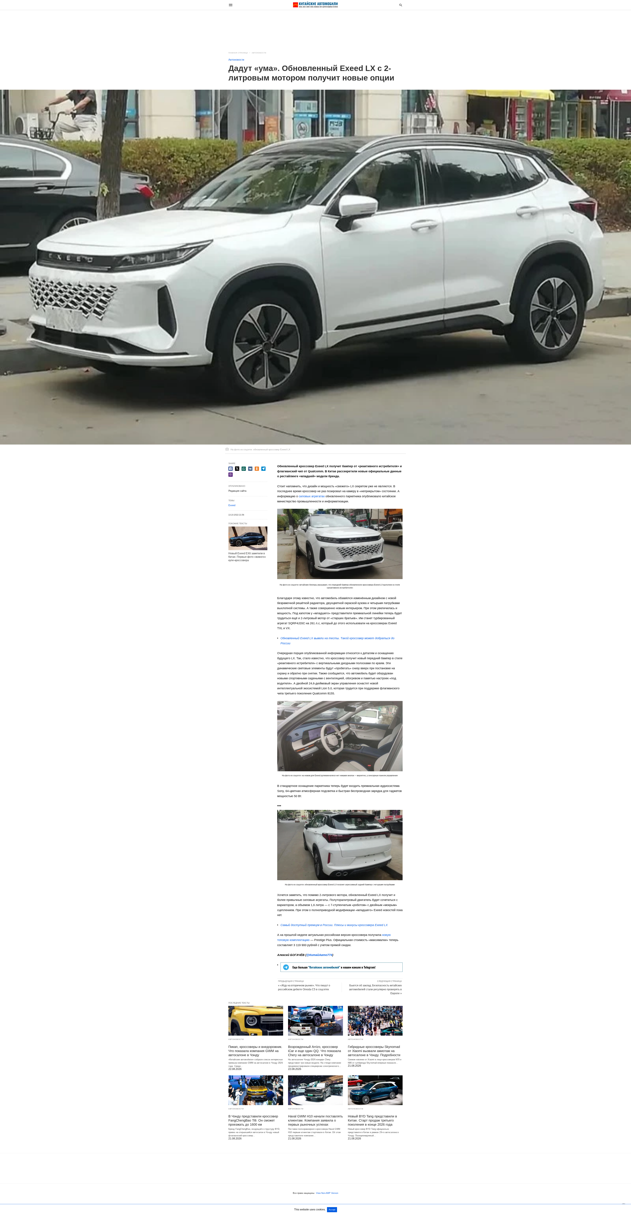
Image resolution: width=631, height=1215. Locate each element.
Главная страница (238, 53)
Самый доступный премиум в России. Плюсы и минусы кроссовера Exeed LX (334, 925)
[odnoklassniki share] (257, 469)
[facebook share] (230, 469)
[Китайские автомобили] (315, 5)
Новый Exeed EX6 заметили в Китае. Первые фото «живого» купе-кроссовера (247, 557)
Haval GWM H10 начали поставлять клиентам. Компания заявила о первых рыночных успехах (315, 1120)
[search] (401, 5)
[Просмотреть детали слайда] (341, 971)
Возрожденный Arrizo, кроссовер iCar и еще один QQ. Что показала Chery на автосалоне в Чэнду (314, 1051)
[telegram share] (263, 469)
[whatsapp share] (244, 469)
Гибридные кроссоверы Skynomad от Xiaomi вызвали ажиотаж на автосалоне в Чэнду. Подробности (374, 1051)
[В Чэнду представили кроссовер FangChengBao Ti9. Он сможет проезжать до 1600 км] (255, 1090)
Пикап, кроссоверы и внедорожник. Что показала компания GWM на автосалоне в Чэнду (255, 1051)
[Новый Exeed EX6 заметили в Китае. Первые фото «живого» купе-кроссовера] (247, 538)
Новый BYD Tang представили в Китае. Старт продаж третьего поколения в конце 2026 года (372, 1120)
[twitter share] (237, 468)
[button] (340, 544)
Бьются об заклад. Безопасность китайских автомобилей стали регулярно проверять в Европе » (375, 989)
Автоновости (259, 53)
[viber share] (230, 474)
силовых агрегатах (312, 496)
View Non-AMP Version (327, 1193)
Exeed (231, 505)
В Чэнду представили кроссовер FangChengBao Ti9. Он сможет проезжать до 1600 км (253, 1120)
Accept (332, 1209)
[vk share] (250, 469)
